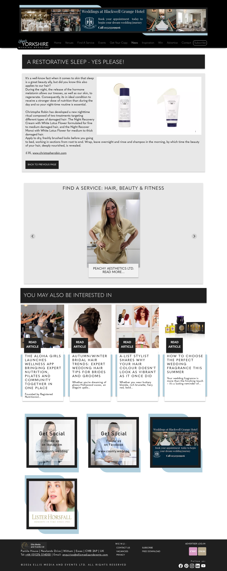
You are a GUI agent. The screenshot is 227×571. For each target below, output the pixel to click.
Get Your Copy (118, 43)
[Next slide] (194, 236)
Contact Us (123, 548)
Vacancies (122, 552)
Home (57, 43)
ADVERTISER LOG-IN (195, 544)
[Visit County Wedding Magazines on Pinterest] (186, 566)
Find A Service (85, 43)
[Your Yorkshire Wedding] (33, 44)
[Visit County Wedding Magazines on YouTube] (203, 566)
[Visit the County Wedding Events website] (193, 551)
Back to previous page (42, 164)
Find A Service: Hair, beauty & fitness (113, 188)
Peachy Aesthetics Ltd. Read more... (113, 270)
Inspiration (148, 43)
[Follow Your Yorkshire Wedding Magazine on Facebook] (113, 442)
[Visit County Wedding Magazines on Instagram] (192, 566)
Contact (186, 43)
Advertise (172, 43)
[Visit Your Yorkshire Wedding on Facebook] (181, 566)
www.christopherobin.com (49, 153)
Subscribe (200, 43)
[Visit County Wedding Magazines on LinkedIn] (198, 566)
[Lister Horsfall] (51, 504)
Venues (69, 43)
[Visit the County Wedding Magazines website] (202, 551)
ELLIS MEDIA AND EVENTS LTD (59, 565)
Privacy (120, 555)
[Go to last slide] (32, 236)
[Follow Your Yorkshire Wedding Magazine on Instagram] (51, 442)
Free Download (151, 552)
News (134, 43)
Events (102, 43)
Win (160, 43)
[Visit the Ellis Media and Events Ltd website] (34, 546)
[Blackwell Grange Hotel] (113, 20)
